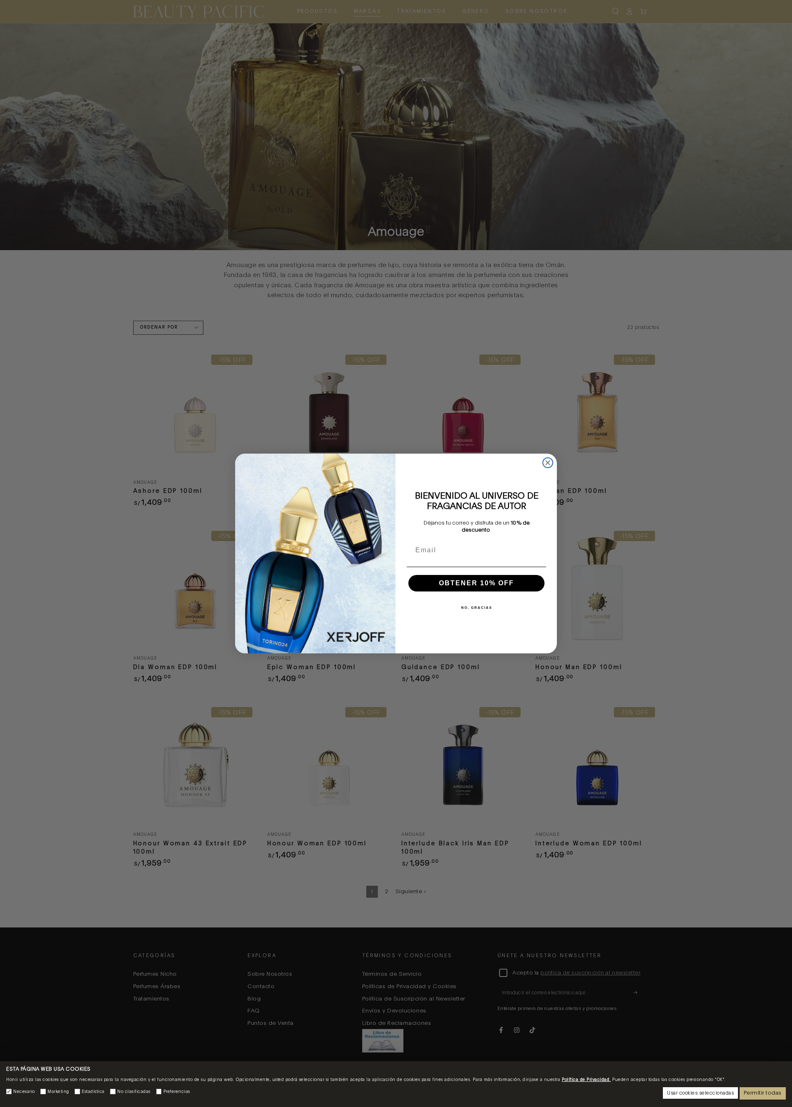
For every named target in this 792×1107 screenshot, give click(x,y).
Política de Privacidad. (586, 1080)
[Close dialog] (548, 463)
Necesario (24, 1092)
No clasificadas (134, 1092)
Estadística (93, 1092)
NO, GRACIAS (476, 608)
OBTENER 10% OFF (476, 583)
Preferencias (176, 1092)
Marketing (58, 1092)
